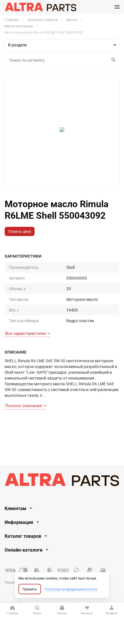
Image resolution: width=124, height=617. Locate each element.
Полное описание (23, 405)
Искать (113, 60)
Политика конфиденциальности (70, 589)
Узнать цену (19, 231)
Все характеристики (25, 333)
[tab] (62, 508)
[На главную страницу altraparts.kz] (40, 7)
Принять (29, 589)
